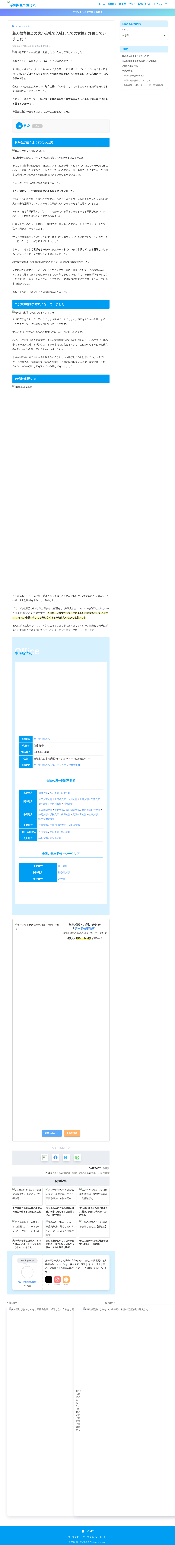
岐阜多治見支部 (46, 818)
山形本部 (65, 793)
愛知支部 (59, 810)
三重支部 (43, 825)
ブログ (132, 4)
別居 (75, 1173)
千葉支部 (95, 799)
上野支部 (84, 799)
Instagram (57, 1284)
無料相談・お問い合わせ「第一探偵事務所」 (144, 85)
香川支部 (43, 832)
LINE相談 (72, 1133)
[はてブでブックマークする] (66, 1157)
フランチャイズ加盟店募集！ (87, 12)
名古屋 (61, 879)
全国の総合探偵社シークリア (137, 80)
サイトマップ (160, 4)
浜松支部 (54, 814)
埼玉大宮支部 (45, 799)
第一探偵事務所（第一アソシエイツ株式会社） (58, 765)
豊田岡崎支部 (73, 810)
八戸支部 (54, 793)
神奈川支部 (55, 803)
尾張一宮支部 (79, 814)
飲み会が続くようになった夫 (135, 56)
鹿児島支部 (55, 838)
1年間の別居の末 (130, 66)
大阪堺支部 (74, 825)
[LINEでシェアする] (77, 1157)
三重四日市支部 (58, 825)
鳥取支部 (65, 832)
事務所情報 (127, 70)
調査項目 (112, 4)
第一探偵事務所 (42, 739)
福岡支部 (43, 838)
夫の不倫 (84, 1173)
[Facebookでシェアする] (55, 1157)
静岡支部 (43, 814)
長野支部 (65, 814)
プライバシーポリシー (97, 1537)
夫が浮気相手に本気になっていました (139, 61)
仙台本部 (43, 793)
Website (66, 1284)
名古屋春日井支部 (91, 810)
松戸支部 (43, 803)
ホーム (101, 4)
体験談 (106, 1168)
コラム (57, 1173)
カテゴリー (127, 30)
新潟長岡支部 (45, 810)
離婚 (107, 1173)
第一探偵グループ (76, 1537)
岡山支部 (54, 832)
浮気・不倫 (96, 1173)
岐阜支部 (93, 814)
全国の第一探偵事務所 (134, 75)
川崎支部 (68, 803)
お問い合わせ (144, 4)
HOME (89, 1531)
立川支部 (72, 799)
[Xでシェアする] (44, 1157)
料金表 (122, 4)
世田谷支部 (60, 799)
